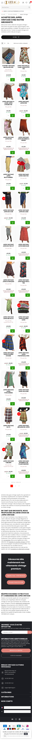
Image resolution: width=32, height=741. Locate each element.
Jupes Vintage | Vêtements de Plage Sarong (23, 462)
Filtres (15, 37)
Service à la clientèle (16, 650)
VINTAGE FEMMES (12, 14)
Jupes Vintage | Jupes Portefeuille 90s (23, 354)
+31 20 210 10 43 (9, 678)
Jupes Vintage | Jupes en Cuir (8, 210)
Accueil (3, 14)
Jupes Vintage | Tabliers (8, 461)
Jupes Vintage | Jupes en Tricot (8, 245)
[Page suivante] (19, 486)
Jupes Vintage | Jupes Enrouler (23, 245)
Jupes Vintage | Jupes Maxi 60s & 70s (23, 281)
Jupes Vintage (24, 14)
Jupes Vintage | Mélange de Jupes (24, 426)
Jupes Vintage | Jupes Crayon (23, 175)
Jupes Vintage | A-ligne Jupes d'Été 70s (23, 67)
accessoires (7, 540)
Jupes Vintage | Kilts (8, 426)
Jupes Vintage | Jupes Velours (23, 390)
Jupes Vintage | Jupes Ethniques (8, 280)
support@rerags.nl (10, 687)
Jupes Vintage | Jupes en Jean (23, 210)
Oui (26, 734)
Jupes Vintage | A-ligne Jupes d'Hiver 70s (8, 103)
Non (5, 736)
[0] (30, 2)
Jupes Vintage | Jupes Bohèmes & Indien (23, 139)
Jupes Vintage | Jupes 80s (23, 102)
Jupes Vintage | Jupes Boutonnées (8, 176)
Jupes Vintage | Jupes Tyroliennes (8, 391)
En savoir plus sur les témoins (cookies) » (18, 736)
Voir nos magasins (16, 655)
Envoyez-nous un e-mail (16, 582)
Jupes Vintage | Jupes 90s (8, 138)
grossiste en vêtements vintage (20, 549)
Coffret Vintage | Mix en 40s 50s (8, 66)
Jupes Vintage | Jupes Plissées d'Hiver (8, 354)
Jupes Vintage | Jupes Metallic (8, 317)
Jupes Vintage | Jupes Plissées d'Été (23, 318)
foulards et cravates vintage (17, 542)
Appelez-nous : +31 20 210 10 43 (16, 576)
